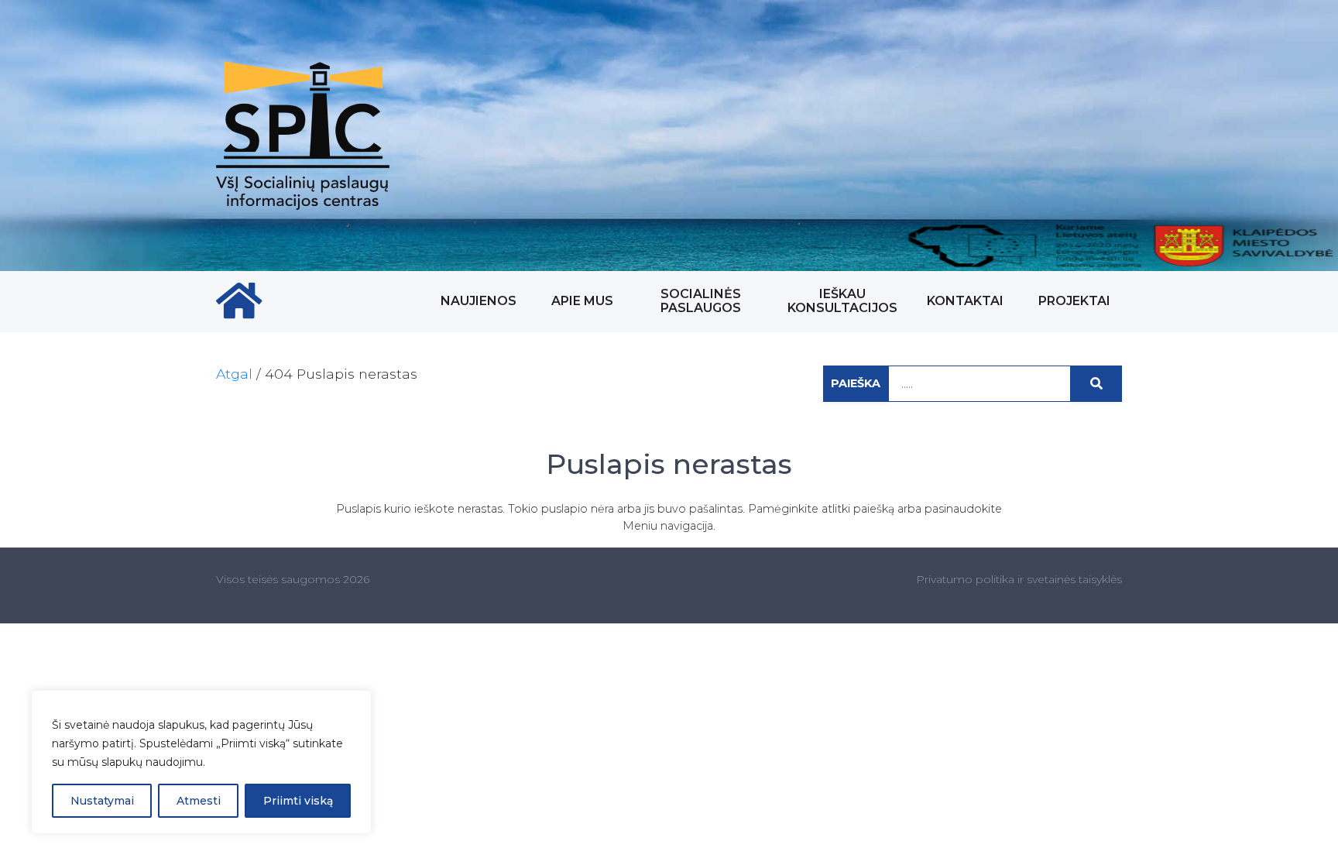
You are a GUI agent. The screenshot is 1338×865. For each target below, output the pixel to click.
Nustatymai (102, 801)
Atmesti (199, 801)
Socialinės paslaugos (700, 301)
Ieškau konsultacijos (842, 301)
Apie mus (582, 300)
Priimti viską (298, 801)
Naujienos (478, 300)
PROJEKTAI (1074, 300)
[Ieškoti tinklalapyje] (1096, 384)
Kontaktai (965, 300)
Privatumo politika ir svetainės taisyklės (1019, 579)
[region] (201, 762)
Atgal (234, 374)
